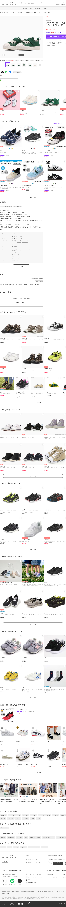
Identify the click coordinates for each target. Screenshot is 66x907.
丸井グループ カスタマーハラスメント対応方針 (42, 889)
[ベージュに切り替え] (9, 183)
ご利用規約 (4, 889)
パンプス (3, 847)
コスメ (45, 8)
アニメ (51, 8)
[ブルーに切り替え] (54, 148)
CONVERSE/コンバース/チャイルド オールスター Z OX (37, 393)
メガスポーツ (11, 837)
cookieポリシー (55, 889)
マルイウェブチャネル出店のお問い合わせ (45, 891)
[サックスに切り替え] (32, 183)
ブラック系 (11, 815)
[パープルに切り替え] (12, 183)
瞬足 (26, 837)
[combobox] (30, 3)
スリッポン (23, 847)
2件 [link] (51, 155)
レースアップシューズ (34, 847)
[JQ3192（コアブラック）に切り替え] (55, 183)
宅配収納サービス (5, 893)
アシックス (19, 837)
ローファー (44, 847)
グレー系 (18, 815)
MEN (31, 8)
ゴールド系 (25, 818)
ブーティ (16, 847)
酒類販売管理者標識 (15, 891)
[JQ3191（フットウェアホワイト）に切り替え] (56, 183)
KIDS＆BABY (38, 8)
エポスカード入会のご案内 (52, 877)
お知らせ (64, 879)
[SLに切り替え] (11, 148)
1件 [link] (51, 190)
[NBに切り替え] (9, 148)
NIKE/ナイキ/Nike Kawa (51, 392)
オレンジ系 (10, 818)
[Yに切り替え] (12, 148)
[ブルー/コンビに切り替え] (33, 148)
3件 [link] (7, 155)
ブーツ (9, 847)
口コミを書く (21, 302)
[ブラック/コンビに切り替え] (31, 148)
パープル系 (55, 815)
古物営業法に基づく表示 (6, 891)
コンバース (12, 12)
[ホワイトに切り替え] (55, 148)
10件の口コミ (30, 711)
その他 (38, 818)
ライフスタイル (15, 254)
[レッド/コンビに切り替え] (34, 148)
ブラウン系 (25, 815)
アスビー (3, 837)
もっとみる (33, 197)
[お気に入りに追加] (19, 91)
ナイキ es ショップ (35, 837)
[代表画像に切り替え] (53, 148)
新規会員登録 (50, 874)
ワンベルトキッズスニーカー (5, 392)
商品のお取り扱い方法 (16, 250)
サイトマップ (57, 891)
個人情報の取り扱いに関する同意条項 (25, 889)
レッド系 (3, 818)
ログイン (5, 861)
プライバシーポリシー (11, 889)
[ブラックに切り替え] (11, 183)
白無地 (32, 818)
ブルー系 (48, 815)
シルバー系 (18, 818)
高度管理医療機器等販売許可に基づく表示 (28, 891)
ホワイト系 (3, 815)
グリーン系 (41, 815)
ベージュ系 (33, 815)
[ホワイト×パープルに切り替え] (33, 183)
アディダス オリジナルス (48, 837)
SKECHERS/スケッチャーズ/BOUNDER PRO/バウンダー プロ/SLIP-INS (22, 394)
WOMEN (25, 8)
